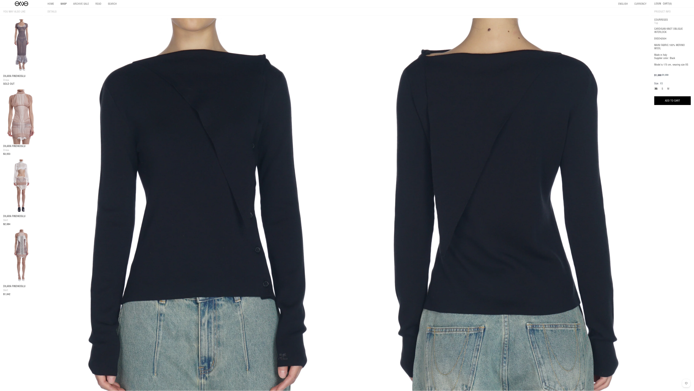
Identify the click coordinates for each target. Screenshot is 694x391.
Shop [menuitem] (64, 3)
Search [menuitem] (112, 3)
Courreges (661, 19)
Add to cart (672, 100)
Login (657, 3)
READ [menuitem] (98, 3)
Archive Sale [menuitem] (81, 3)
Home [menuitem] (51, 3)
